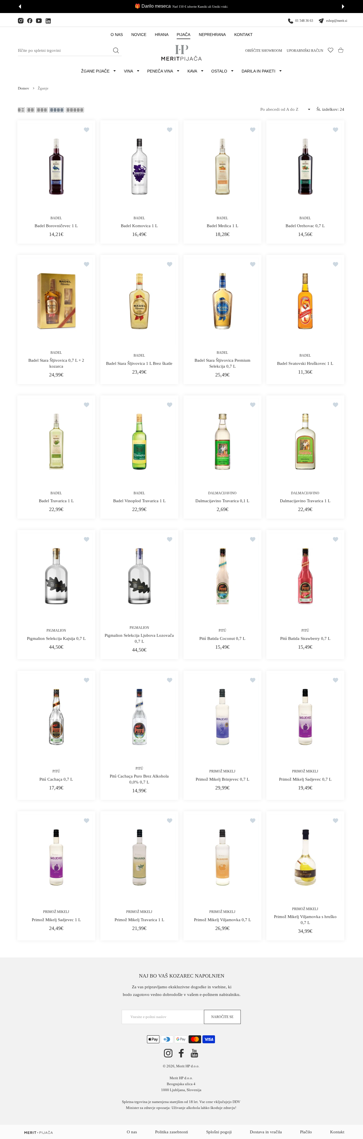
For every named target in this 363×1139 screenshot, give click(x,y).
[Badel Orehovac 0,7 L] (305, 166)
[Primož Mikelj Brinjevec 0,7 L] (222, 717)
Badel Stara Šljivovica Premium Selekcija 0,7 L (222, 363)
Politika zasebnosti (171, 1132)
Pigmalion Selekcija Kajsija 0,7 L (56, 638)
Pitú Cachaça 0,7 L (56, 779)
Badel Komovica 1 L (139, 225)
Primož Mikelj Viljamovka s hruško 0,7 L (305, 919)
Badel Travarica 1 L (56, 501)
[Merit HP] (181, 53)
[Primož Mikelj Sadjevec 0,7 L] (305, 717)
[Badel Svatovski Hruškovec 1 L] (305, 301)
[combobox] (70, 50)
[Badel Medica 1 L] (222, 166)
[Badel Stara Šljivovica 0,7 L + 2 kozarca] (56, 301)
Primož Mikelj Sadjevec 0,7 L (305, 779)
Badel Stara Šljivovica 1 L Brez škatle (139, 363)
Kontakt (337, 1132)
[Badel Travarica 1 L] (56, 441)
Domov (23, 88)
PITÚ (222, 631)
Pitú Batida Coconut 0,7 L (222, 638)
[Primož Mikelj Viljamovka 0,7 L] (222, 857)
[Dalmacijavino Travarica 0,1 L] (222, 441)
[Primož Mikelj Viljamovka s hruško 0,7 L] (305, 857)
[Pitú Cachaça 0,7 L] (56, 717)
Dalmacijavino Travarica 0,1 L (222, 501)
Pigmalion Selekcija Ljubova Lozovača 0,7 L (139, 638)
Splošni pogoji (219, 1132)
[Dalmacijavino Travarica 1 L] (305, 441)
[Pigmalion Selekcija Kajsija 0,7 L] (56, 576)
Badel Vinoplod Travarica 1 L (139, 501)
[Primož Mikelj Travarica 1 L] (139, 857)
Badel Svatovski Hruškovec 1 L (305, 363)
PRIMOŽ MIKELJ (222, 771)
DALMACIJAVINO (222, 493)
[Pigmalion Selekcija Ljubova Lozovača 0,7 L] (139, 576)
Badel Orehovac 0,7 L (305, 225)
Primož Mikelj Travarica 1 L (139, 919)
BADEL (56, 218)
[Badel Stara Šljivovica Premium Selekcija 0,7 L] (222, 301)
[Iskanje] (116, 50)
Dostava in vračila (266, 1132)
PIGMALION (56, 631)
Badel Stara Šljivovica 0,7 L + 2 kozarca (56, 363)
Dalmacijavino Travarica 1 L (305, 501)
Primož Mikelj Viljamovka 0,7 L (222, 919)
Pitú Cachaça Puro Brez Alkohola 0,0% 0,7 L (139, 779)
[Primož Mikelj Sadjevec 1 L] (56, 857)
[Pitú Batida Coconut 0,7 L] (222, 576)
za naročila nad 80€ (203, 6)
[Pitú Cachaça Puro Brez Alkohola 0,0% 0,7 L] (139, 717)
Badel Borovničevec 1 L (56, 225)
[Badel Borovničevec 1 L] (56, 166)
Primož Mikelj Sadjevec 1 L (56, 919)
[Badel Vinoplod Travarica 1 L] (139, 441)
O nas (132, 1132)
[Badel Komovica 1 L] (139, 166)
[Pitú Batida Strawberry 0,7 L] (305, 576)
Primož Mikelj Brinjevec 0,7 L (222, 779)
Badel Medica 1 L (222, 225)
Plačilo (306, 1132)
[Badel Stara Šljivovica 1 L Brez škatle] (139, 301)
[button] (20, 6)
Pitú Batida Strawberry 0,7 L (305, 638)
